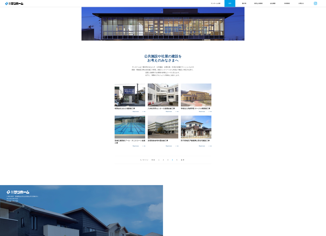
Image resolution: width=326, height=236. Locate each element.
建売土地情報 (258, 3)
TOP (322, 116)
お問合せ (301, 3)
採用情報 (287, 3)
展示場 (244, 3)
